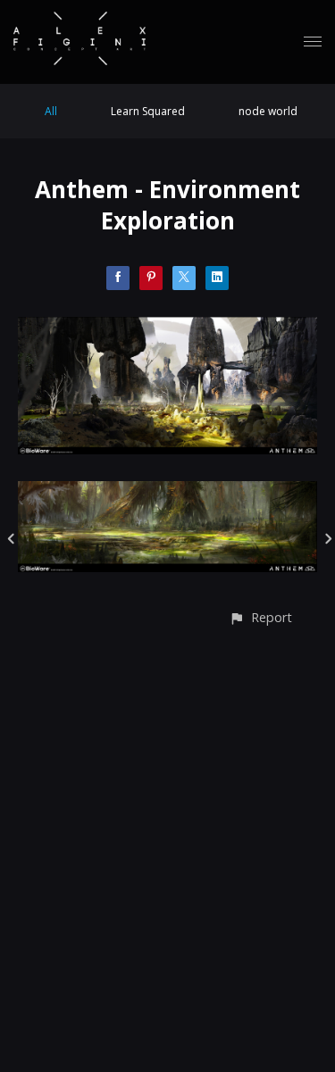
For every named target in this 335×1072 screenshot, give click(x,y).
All (51, 111)
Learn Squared (148, 111)
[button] (260, 617)
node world (268, 111)
